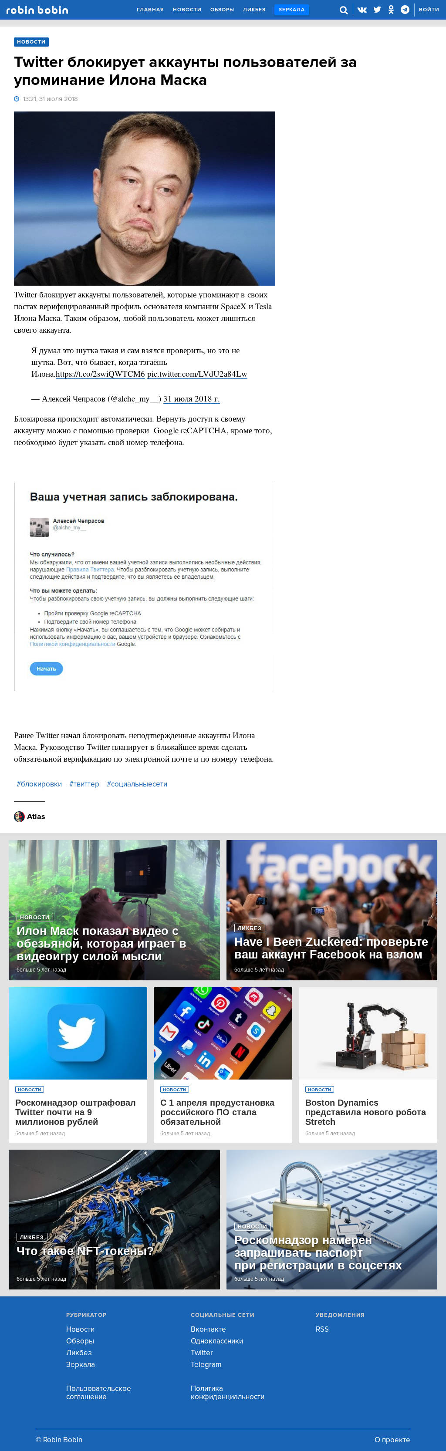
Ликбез (254, 10)
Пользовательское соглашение (98, 1392)
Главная (150, 10)
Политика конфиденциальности (227, 1392)
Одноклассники (217, 1341)
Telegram (206, 1364)
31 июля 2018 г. (191, 398)
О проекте (392, 1439)
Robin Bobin (37, 10)
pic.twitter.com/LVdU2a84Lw (197, 373)
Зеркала (292, 10)
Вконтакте (208, 1329)
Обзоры (222, 10)
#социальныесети (137, 784)
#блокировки (39, 784)
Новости (187, 10)
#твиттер (84, 784)
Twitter (202, 1352)
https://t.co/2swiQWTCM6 (100, 373)
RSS (322, 1329)
